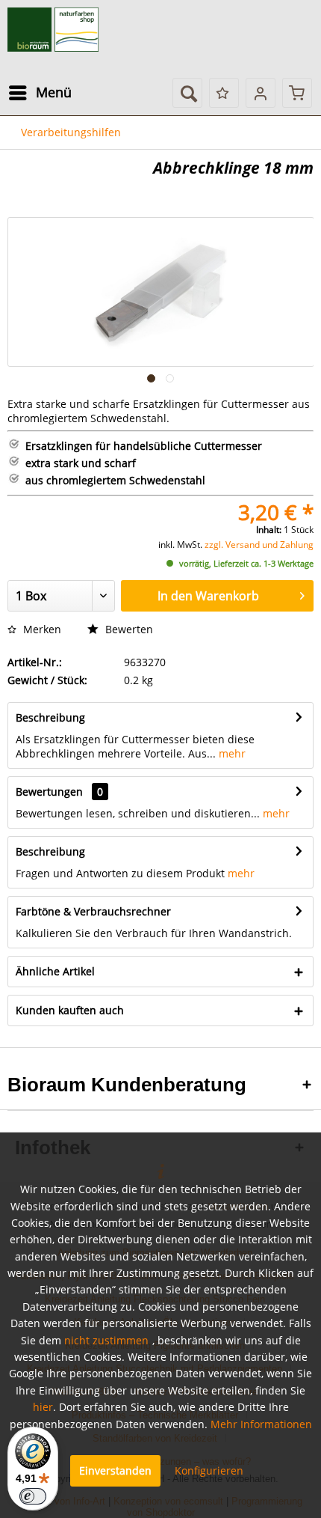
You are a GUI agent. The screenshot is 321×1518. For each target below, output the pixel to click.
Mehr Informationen (261, 1424)
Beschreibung (50, 717)
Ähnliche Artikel (55, 971)
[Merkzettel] (224, 93)
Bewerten (127, 629)
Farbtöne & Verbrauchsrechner (93, 911)
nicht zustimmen (106, 1340)
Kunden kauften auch (70, 1010)
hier (43, 1407)
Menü (54, 92)
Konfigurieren (209, 1470)
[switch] (32, 1496)
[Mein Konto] (260, 93)
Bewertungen (49, 791)
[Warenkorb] (297, 93)
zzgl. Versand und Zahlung (259, 544)
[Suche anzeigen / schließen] (187, 93)
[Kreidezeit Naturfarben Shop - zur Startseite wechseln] (53, 29)
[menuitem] (39, 93)
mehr (231, 753)
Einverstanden (115, 1470)
